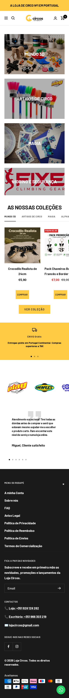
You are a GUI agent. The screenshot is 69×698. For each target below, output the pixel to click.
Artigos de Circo (32, 216)
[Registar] (59, 588)
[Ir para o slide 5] (22, 459)
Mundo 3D (10, 216)
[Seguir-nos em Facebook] (8, 646)
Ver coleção (34, 309)
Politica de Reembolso (19, 530)
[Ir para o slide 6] (25, 459)
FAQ (7, 508)
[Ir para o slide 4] (19, 459)
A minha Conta (14, 493)
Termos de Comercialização (23, 546)
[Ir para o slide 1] (31, 356)
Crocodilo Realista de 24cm (22, 271)
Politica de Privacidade (20, 523)
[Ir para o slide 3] (37, 356)
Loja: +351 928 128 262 (24, 608)
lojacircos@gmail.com (24, 625)
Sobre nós (11, 500)
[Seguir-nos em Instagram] (17, 646)
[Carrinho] (63, 18)
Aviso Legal (12, 515)
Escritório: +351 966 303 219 (27, 616)
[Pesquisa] (13, 18)
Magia (51, 216)
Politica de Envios (16, 538)
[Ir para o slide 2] (34, 356)
